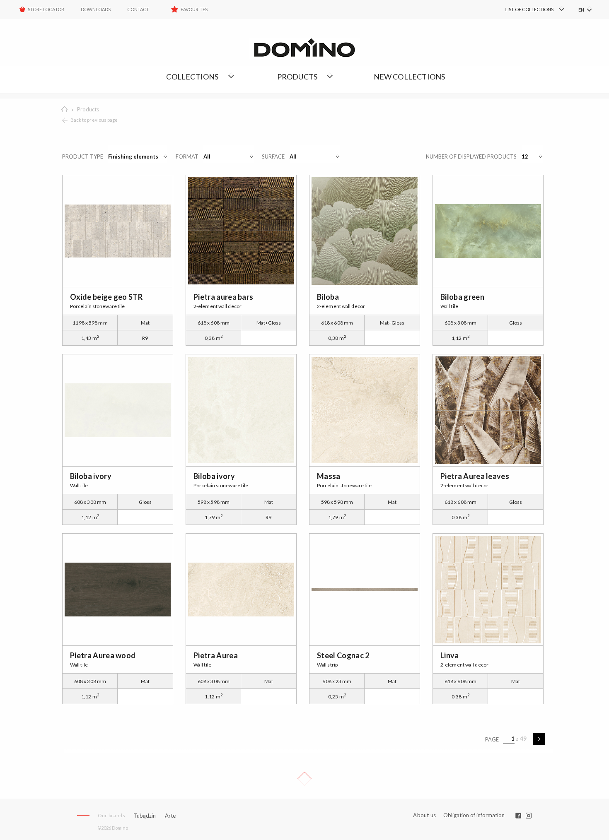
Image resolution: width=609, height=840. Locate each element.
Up (304, 779)
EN (581, 9)
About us (424, 815)
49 (523, 738)
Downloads (96, 9)
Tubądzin (144, 815)
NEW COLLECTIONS (409, 76)
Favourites (194, 9)
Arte (170, 815)
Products (88, 109)
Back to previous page (94, 120)
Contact (138, 9)
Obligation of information (474, 815)
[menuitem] (522, 9)
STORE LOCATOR (46, 9)
